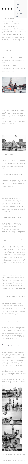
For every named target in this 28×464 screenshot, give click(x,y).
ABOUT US (18, 4)
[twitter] (5, 9)
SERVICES (18, 7)
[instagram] (8, 9)
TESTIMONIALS (19, 13)
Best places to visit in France (8, 18)
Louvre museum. (12, 104)
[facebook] (2, 9)
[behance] (12, 9)
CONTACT (18, 16)
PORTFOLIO (18, 10)
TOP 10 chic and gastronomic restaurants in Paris (13, 454)
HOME (17, 1)
